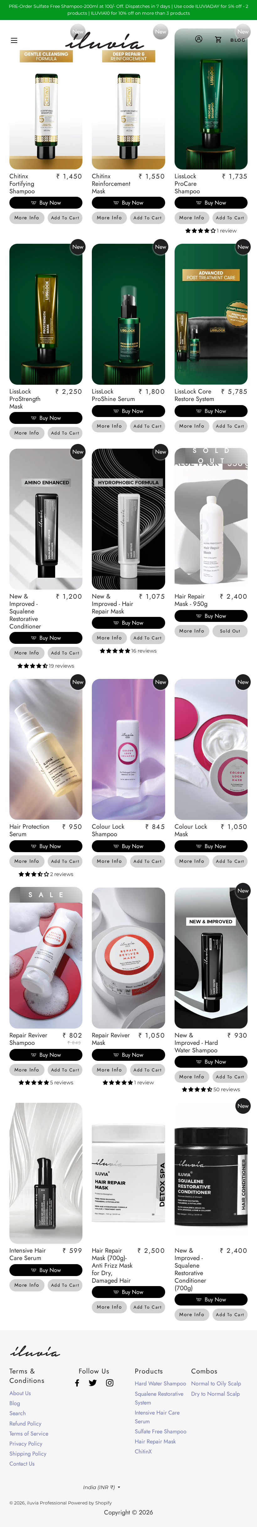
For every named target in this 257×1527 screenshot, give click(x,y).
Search (17, 1413)
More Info (26, 217)
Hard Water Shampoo (160, 1383)
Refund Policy (25, 1424)
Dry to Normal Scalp (215, 1394)
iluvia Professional (47, 1503)
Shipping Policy (27, 1454)
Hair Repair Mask (155, 1441)
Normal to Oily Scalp (216, 1383)
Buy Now (50, 203)
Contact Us (21, 1464)
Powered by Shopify (90, 1503)
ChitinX (143, 1451)
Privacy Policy (25, 1444)
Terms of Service (28, 1434)
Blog (14, 1403)
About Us (20, 1393)
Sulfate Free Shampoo (160, 1431)
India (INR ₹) (99, 1487)
